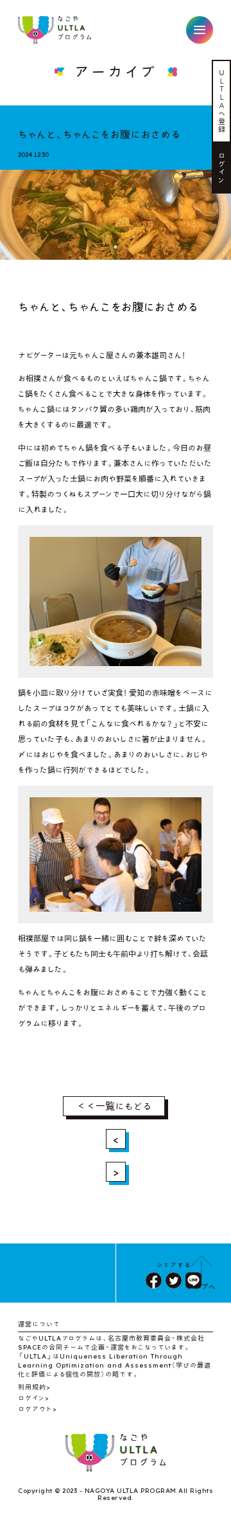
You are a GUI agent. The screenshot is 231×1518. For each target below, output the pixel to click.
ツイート (174, 1280)
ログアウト (35, 1409)
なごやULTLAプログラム (55, 30)
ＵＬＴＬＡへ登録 (222, 101)
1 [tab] (115, 246)
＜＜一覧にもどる (113, 1106)
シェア (154, 1280)
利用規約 (32, 1387)
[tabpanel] (115, 209)
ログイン (222, 168)
